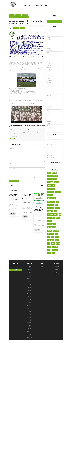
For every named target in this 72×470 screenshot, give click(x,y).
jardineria (49, 230)
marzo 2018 (49, 95)
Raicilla (49, 246)
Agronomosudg (50, 191)
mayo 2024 (29, 287)
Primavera (58, 243)
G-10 (60, 214)
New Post (56, 270)
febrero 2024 (49, 61)
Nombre (10, 163)
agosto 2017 (49, 110)
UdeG (54, 253)
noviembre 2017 (29, 319)
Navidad (57, 240)
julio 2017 (48, 112)
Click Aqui (33, 103)
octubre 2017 (49, 106)
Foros (29, 5)
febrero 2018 (49, 97)
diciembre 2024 (29, 276)
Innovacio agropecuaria (52, 227)
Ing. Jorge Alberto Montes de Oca (22, 25)
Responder (12, 138)
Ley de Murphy (56, 230)
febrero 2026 (49, 37)
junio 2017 (49, 114)
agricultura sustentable (52, 179)
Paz (48, 243)
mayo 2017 (29, 328)
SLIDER (48, 153)
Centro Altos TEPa (51, 201)
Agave (49, 172)
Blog (33, 5)
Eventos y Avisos (39, 5)
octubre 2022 (49, 67)
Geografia (58, 217)
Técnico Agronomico (50, 157)
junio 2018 (29, 308)
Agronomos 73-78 (51, 185)
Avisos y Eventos (18, 14)
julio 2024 (48, 54)
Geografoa (50, 220)
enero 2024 (49, 63)
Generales (56, 269)
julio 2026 (29, 266)
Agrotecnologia (58, 191)
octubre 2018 (49, 80)
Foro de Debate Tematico (52, 214)
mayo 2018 (49, 91)
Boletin (46, 5)
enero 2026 (49, 39)
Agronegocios (50, 182)
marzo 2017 (49, 121)
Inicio (25, 5)
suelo (49, 249)
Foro (55, 211)
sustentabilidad (55, 249)
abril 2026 (48, 35)
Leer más (13, 214)
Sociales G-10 (25, 14)
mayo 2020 (29, 296)
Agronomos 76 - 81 (51, 188)
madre (57, 233)
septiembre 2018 (50, 82)
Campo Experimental (51, 198)
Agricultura (54, 172)
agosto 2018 (49, 84)
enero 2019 (49, 76)
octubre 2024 (49, 48)
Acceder (48, 137)
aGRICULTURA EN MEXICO (52, 175)
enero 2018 (49, 99)
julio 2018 (29, 307)
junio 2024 (49, 56)
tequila (49, 253)
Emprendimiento (50, 146)
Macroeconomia (50, 233)
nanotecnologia (50, 240)
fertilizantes (50, 211)
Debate (56, 204)
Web (9, 174)
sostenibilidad (55, 246)
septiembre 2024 (50, 50)
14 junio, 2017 (25, 200)
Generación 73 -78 (51, 217)
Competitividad (50, 204)
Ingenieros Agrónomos (52, 224)
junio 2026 (29, 267)
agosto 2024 (49, 52)
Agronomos (13, 8)
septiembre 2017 (50, 108)
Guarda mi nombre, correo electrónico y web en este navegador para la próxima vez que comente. (26, 177)
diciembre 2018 (49, 78)
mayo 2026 (49, 33)
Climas (58, 201)
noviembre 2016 (50, 129)
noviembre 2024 (50, 46)
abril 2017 (48, 119)
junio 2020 (49, 69)
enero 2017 (49, 125)
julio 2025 (48, 41)
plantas (52, 243)
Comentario (11, 148)
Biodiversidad (50, 195)
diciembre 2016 (49, 127)
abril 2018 (48, 93)
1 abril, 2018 (12, 25)
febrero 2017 (49, 123)
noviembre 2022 (50, 65)
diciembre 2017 (29, 317)
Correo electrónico (12, 168)
